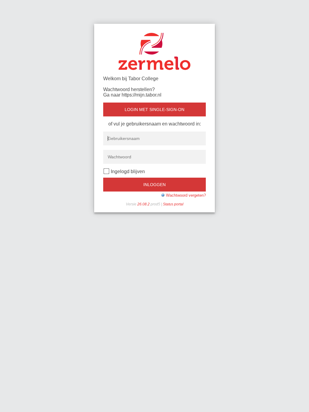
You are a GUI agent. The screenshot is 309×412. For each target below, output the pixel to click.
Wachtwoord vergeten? (186, 195)
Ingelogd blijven (128, 171)
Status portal (173, 204)
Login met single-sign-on (154, 109)
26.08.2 (144, 204)
